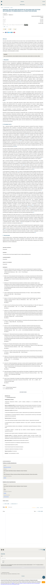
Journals (43, 1)
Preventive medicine (6, 7)
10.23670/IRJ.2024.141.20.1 (11, 397)
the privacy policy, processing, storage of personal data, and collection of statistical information (20, 564)
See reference (6, 273)
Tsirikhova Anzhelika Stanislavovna (9, 463)
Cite (15, 29)
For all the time (34, 507)
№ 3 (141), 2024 (40, 23)
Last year (38, 507)
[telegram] (10, 32)
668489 (5, 493)
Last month (41, 507)
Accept (43, 582)
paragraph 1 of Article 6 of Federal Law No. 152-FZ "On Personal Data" (30, 583)
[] (15, 80)
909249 (5, 477)
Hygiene (12, 7)
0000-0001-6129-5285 (7, 467)
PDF (10, 29)
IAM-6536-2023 (6, 496)
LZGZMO (42, 17)
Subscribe (23, 567)
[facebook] (5, 32)
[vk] (7, 32)
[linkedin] (11, 32)
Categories (22, 1)
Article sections (22, 4)
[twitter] (8, 32)
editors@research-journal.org (5, 572)
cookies (13, 583)
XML (5, 29)
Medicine (2, 7)
